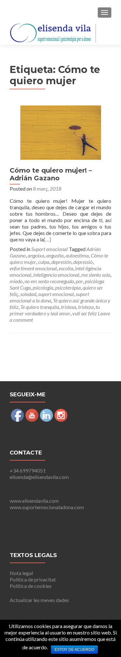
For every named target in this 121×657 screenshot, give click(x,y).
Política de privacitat (33, 579)
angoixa (36, 255)
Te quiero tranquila (39, 307)
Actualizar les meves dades (39, 600)
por (79, 281)
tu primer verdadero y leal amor (55, 310)
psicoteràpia (68, 287)
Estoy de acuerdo (74, 649)
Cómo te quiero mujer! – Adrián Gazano (51, 174)
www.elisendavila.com (34, 501)
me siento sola (95, 275)
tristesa (68, 307)
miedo (16, 281)
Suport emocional (49, 249)
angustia (55, 255)
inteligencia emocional (56, 275)
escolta (66, 268)
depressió (83, 262)
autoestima (77, 255)
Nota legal (21, 573)
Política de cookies (31, 586)
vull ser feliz (84, 313)
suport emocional (56, 294)
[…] (47, 239)
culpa (43, 262)
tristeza (86, 307)
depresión (61, 262)
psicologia (43, 287)
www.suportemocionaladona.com (47, 507)
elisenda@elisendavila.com (39, 477)
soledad (28, 294)
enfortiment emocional (33, 268)
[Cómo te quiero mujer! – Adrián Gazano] (60, 132)
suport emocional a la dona (49, 297)
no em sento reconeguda (49, 281)
